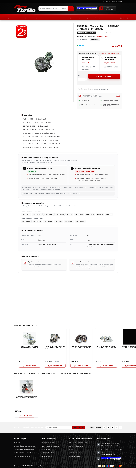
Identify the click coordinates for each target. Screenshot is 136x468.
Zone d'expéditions (75, 453)
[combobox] (53, 8)
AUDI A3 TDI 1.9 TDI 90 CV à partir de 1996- (37, 122)
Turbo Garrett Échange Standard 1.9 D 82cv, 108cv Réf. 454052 (81, 347)
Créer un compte (117, 1)
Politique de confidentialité (23, 453)
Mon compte (46, 449)
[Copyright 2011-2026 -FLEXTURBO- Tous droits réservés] (25, 8)
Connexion (108, 1)
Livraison (72, 449)
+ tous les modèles (102, 36)
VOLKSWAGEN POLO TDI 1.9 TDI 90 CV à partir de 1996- (41, 147)
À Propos (17, 443)
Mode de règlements (76, 446)
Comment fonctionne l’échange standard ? (110, 53)
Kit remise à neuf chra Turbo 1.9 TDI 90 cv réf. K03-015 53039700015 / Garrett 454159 (26, 397)
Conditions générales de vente (24, 449)
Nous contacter (47, 456)
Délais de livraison (75, 456)
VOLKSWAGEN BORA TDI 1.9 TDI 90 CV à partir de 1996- (41, 136)
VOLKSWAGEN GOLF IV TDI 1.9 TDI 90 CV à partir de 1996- (42, 144)
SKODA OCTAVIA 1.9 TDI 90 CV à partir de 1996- (38, 129)
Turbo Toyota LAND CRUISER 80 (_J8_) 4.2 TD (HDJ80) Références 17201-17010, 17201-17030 (55, 347)
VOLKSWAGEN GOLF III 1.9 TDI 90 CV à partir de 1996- (40, 140)
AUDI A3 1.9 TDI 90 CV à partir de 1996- (36, 119)
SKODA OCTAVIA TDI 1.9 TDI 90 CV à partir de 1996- (40, 133)
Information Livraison (49, 443)
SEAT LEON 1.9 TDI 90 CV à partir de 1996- (37, 126)
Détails (118, 96)
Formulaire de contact (108, 454)
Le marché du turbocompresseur (25, 446)
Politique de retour (48, 453)
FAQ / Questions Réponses (22, 456)
